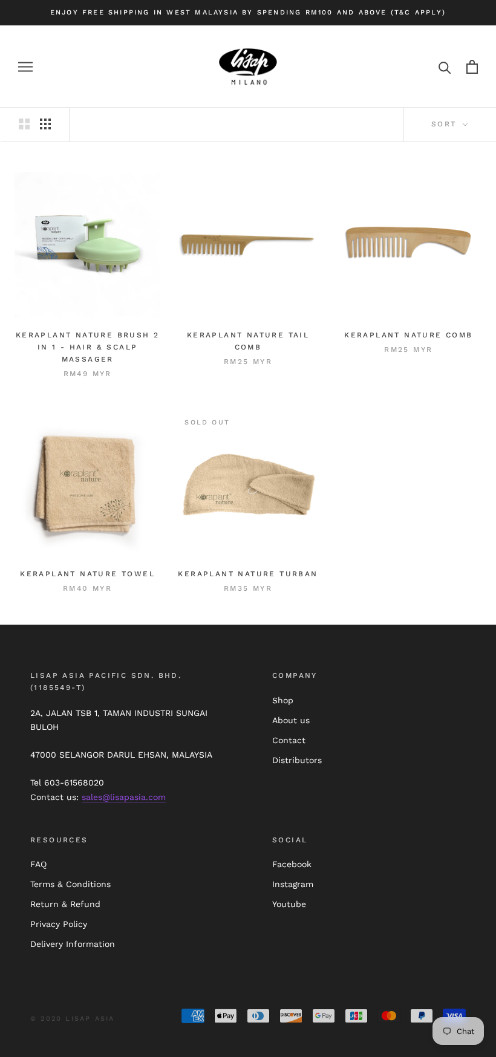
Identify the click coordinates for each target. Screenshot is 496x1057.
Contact (288, 740)
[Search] (445, 66)
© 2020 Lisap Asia (72, 1019)
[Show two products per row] (24, 124)
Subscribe (364, 1025)
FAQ (38, 864)
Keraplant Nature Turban (248, 574)
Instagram (292, 884)
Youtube (289, 904)
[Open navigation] (25, 67)
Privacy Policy (58, 924)
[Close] (466, 919)
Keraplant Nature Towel (87, 574)
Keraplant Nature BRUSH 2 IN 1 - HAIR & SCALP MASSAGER (88, 347)
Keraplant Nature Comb (408, 335)
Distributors (297, 760)
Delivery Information (72, 944)
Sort (445, 124)
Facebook (292, 864)
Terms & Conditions (70, 884)
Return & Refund (65, 904)
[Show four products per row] (45, 124)
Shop (282, 700)
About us (291, 720)
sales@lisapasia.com (124, 797)
